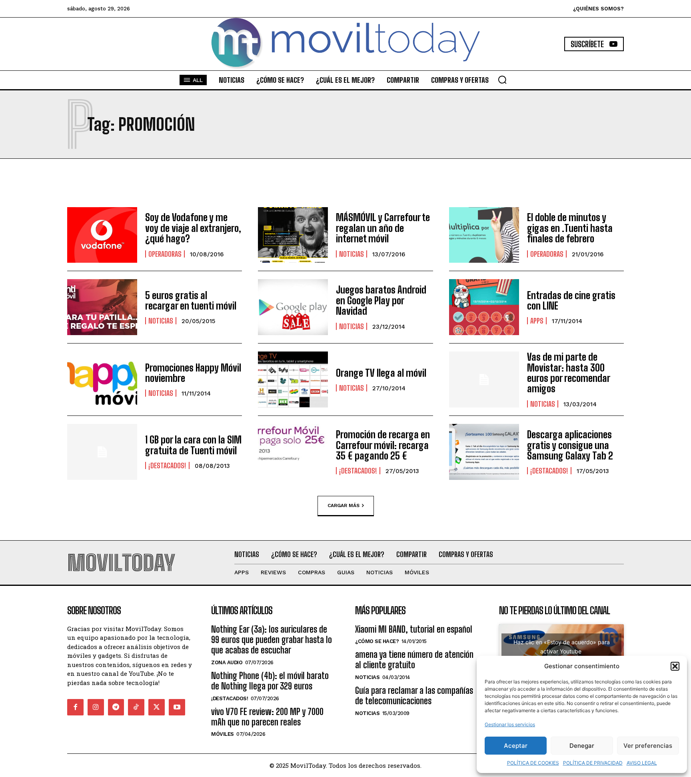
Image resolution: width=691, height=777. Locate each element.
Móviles (222, 734)
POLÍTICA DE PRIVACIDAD (593, 763)
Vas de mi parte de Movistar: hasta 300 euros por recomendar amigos (568, 372)
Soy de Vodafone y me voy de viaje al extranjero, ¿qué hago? (193, 228)
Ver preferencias (647, 745)
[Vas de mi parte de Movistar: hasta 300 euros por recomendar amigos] (484, 379)
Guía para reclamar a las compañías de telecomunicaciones (414, 695)
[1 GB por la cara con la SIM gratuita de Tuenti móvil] (102, 452)
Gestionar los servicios (510, 724)
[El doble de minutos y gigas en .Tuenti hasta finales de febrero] (484, 235)
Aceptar (515, 745)
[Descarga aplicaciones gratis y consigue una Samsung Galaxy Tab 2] (484, 452)
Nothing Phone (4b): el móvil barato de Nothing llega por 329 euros (270, 680)
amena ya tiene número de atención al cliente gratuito (414, 659)
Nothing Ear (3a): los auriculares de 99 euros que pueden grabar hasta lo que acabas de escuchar (271, 640)
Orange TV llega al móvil (381, 373)
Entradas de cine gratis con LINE (571, 301)
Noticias (351, 254)
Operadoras (165, 254)
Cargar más (343, 505)
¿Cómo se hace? (377, 641)
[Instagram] (96, 707)
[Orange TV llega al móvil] (293, 379)
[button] (675, 666)
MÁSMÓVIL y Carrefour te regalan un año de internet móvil (383, 228)
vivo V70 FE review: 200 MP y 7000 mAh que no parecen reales (267, 716)
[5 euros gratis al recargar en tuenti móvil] (102, 307)
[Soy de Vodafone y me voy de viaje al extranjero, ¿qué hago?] (102, 235)
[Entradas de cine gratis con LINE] (484, 307)
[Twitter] (156, 707)
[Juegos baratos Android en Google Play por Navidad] (293, 307)
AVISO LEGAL (642, 763)
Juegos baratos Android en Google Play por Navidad (381, 300)
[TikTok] (136, 707)
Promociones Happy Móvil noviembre (193, 373)
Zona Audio (226, 662)
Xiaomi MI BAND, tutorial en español (413, 629)
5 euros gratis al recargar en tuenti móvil (190, 301)
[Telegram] (116, 707)
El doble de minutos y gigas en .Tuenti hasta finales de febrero (570, 228)
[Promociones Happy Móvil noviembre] (102, 379)
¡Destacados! (167, 465)
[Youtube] (177, 707)
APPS (536, 320)
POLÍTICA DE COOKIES (533, 763)
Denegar (581, 745)
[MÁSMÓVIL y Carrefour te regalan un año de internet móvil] (293, 235)
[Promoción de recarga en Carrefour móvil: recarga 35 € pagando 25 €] (293, 452)
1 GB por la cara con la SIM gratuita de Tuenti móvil (193, 445)
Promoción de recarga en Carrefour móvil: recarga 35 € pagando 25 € (383, 445)
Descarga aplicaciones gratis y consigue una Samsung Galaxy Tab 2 (570, 445)
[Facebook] (75, 707)
